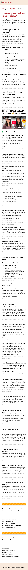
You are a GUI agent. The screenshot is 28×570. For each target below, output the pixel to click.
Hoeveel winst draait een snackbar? (9, 519)
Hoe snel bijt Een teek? (6, 548)
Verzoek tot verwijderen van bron (9, 25)
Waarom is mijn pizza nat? (7, 512)
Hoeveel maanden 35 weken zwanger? (10, 539)
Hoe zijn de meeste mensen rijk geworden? (11, 556)
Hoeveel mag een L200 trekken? (8, 523)
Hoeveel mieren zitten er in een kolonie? (10, 541)
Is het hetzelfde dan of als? (7, 554)
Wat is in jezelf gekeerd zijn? (8, 521)
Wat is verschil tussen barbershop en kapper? (11, 525)
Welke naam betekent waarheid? (8, 527)
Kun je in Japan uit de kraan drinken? (9, 514)
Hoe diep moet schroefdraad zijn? (9, 544)
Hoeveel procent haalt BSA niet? (8, 550)
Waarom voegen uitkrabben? (8, 537)
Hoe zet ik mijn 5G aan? (7, 552)
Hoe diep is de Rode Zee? (7, 517)
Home (3, 8)
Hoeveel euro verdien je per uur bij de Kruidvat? (12, 508)
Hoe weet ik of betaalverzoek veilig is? (10, 546)
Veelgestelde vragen (11, 8)
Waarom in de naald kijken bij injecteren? (10, 510)
